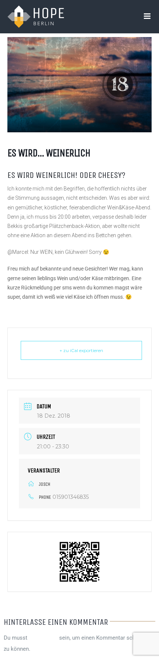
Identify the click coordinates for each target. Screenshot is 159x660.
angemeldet (43, 637)
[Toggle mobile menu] (148, 16)
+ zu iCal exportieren (81, 350)
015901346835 (71, 497)
